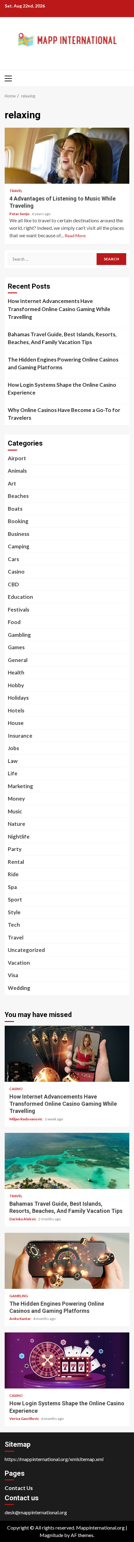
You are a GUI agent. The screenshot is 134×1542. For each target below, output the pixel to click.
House (16, 723)
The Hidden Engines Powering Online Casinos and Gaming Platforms (63, 363)
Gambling (19, 634)
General (17, 660)
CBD (13, 584)
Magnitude (51, 1535)
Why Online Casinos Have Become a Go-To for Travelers (64, 414)
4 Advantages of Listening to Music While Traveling (67, 156)
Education (20, 597)
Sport (15, 899)
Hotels (16, 710)
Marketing (20, 786)
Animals (17, 470)
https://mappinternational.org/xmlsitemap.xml (54, 1459)
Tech (14, 924)
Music (15, 811)
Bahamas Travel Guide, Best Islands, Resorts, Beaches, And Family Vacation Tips (62, 338)
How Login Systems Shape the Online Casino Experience (62, 388)
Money (16, 798)
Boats (15, 508)
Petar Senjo (19, 213)
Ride (13, 874)
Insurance (20, 735)
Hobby (16, 685)
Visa (13, 975)
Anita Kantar (20, 1318)
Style (14, 912)
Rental (16, 862)
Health (16, 672)
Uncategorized (26, 950)
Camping (18, 546)
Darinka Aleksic (23, 1219)
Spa (12, 887)
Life (12, 773)
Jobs (13, 748)
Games (16, 647)
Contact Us (19, 1488)
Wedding (19, 988)
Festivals (18, 609)
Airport (17, 458)
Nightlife (19, 836)
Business (18, 534)
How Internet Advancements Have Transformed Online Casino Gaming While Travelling (59, 309)
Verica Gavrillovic (24, 1418)
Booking (18, 521)
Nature (16, 824)
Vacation (19, 962)
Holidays (18, 697)
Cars (13, 559)
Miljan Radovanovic (26, 1119)
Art (12, 483)
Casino (16, 571)
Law (12, 761)
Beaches (18, 496)
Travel (15, 190)
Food (14, 622)
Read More (75, 235)
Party (15, 849)
